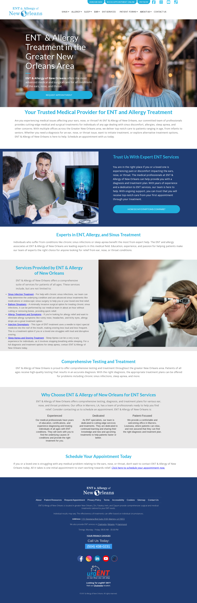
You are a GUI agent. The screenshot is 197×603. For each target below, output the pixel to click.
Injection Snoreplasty (18, 324)
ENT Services (109, 11)
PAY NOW (143, 2)
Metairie (111, 524)
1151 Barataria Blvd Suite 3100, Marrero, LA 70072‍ (103, 519)
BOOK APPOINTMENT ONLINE (121, 2)
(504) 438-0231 (96, 2)
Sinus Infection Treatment (21, 294)
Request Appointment (59, 95)
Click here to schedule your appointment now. (138, 467)
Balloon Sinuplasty (17, 304)
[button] (65, 12)
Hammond (122, 524)
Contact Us (160, 11)
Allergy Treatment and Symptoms (24, 314)
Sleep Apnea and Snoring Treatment (26, 338)
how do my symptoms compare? (146, 209)
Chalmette (102, 524)
